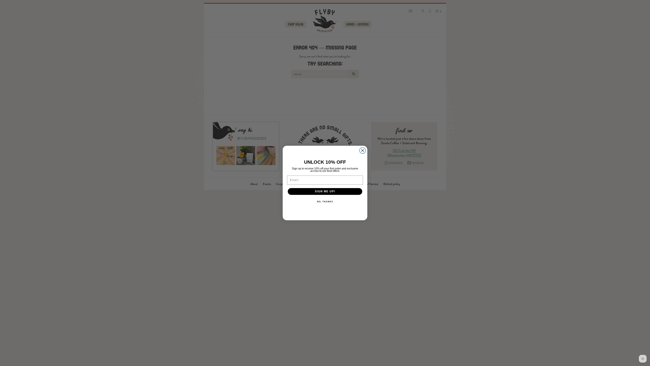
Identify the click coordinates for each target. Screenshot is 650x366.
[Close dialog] (363, 150)
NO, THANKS (325, 201)
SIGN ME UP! (325, 191)
